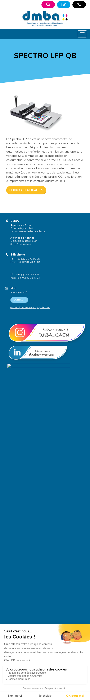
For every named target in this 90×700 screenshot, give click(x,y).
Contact (19, 299)
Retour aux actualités (26, 190)
